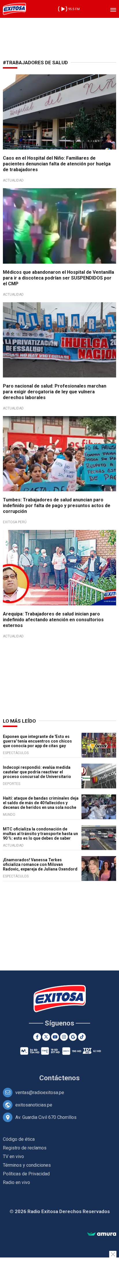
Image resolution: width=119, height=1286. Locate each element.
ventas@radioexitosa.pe (39, 1092)
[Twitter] (46, 1037)
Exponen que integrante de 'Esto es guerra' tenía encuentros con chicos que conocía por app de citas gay (37, 741)
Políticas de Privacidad (26, 1174)
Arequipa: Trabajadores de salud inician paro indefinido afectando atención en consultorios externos (53, 619)
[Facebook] (37, 1037)
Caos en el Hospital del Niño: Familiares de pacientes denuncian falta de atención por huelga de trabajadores (57, 163)
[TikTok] (82, 1037)
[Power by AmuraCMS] (101, 1234)
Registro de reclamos (25, 1148)
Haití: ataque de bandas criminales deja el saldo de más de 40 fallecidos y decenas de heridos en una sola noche (41, 803)
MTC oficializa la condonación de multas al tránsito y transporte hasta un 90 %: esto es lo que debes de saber (40, 834)
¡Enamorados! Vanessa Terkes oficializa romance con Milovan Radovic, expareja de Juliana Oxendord (40, 864)
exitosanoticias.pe (33, 1105)
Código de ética (19, 1139)
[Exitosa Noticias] (14, 9)
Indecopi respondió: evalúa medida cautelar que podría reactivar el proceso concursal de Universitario (37, 772)
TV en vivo (13, 1156)
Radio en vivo (16, 1182)
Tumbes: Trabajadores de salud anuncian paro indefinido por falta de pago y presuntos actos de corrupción (56, 505)
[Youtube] (55, 1037)
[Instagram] (64, 1037)
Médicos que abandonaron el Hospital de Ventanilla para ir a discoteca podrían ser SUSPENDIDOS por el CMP (58, 277)
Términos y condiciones (27, 1165)
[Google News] (73, 1037)
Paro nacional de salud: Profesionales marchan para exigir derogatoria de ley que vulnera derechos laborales (54, 391)
